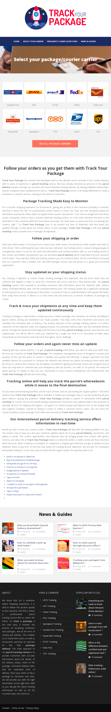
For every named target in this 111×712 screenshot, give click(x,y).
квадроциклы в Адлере (18, 470)
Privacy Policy (32, 708)
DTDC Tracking (50, 641)
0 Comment (97, 615)
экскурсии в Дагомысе (17, 487)
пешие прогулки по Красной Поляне (24, 494)
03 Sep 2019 (25, 531)
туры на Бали (13, 477)
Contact (6, 708)
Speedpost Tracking (52, 624)
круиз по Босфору (15, 480)
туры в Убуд (12, 491)
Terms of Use (17, 708)
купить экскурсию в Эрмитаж (21, 456)
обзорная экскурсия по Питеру (22, 463)
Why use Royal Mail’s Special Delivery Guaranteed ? (32, 527)
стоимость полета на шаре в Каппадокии (27, 484)
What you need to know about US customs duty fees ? (33, 563)
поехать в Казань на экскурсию (22, 467)
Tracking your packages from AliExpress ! (89, 561)
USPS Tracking (49, 600)
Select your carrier (33, 41)
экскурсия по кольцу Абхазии (21, 473)
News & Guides (88, 41)
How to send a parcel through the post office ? (86, 544)
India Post (47, 647)
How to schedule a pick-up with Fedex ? (31, 544)
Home (16, 41)
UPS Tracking (49, 606)
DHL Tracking (49, 618)
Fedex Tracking (50, 612)
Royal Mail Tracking (52, 635)
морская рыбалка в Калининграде (23, 460)
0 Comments (40, 531)
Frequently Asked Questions (62, 41)
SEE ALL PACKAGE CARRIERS (55, 143)
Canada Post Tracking (53, 629)
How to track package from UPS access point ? (97, 627)
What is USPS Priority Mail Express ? (87, 527)
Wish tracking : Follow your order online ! (97, 669)
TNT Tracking (49, 653)
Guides (22, 534)
